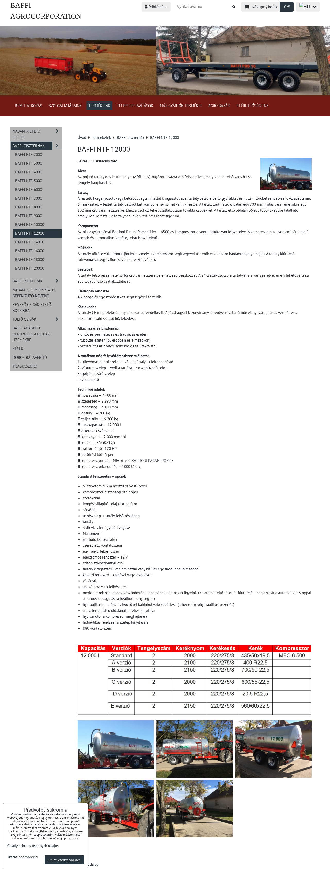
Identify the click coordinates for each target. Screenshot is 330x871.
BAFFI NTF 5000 (28, 180)
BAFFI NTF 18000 (29, 259)
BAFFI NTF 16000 (29, 250)
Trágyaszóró (25, 366)
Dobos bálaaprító (30, 357)
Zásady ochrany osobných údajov (33, 845)
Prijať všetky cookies (64, 859)
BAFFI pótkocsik (27, 280)
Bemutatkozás (28, 105)
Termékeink (99, 105)
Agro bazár (219, 105)
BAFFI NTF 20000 (29, 268)
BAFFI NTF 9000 (28, 215)
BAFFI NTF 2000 (28, 154)
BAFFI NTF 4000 (28, 172)
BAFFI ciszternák (29, 145)
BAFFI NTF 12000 (29, 233)
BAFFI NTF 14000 (29, 242)
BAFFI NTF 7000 (28, 198)
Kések (18, 348)
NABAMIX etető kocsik (26, 134)
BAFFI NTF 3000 (28, 163)
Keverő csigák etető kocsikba (32, 307)
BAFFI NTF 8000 (28, 207)
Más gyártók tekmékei (181, 105)
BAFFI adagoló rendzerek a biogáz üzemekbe (31, 333)
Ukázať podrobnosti (22, 857)
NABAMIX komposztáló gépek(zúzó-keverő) (34, 292)
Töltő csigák (24, 319)
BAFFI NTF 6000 (28, 189)
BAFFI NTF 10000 (29, 224)
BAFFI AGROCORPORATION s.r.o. (45, 16)
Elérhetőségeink (253, 105)
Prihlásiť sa (157, 6)
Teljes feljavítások (135, 105)
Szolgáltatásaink (65, 105)
